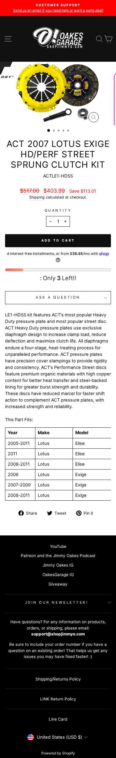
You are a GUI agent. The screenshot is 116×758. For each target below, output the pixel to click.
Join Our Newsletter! (56, 602)
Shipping (37, 197)
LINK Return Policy (58, 699)
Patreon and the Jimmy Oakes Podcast (58, 555)
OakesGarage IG (58, 574)
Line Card (58, 719)
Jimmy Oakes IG (58, 565)
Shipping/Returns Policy (58, 679)
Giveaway (58, 584)
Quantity (58, 210)
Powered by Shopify (58, 753)
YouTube (58, 546)
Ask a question (58, 297)
